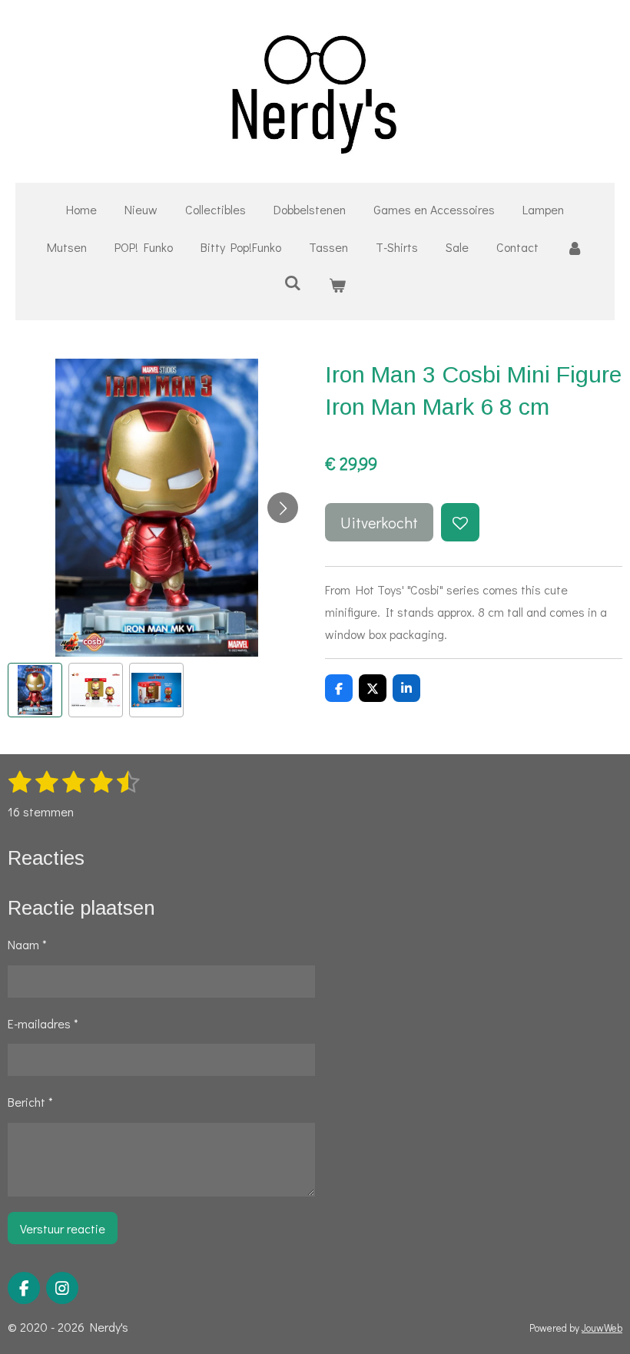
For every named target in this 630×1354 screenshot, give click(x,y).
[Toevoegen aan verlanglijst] (460, 522)
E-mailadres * (43, 1023)
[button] (35, 690)
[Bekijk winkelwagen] (337, 285)
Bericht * (30, 1102)
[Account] (574, 248)
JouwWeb (602, 1328)
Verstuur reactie (62, 1228)
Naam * (27, 944)
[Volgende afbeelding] (282, 507)
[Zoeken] (292, 282)
